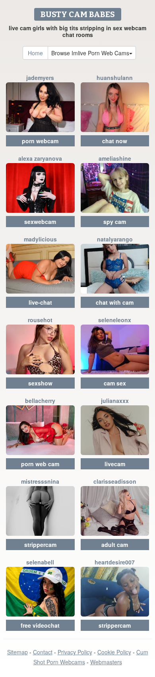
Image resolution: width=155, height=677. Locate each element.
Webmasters (106, 662)
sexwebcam (40, 222)
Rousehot (40, 320)
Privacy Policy (75, 652)
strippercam (40, 545)
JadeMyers (40, 78)
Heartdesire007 (115, 562)
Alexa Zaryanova (40, 158)
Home (35, 53)
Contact (42, 652)
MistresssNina (40, 481)
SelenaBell (40, 562)
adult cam (114, 545)
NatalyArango (115, 239)
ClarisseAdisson (114, 481)
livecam (115, 464)
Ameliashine (115, 158)
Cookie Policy (114, 652)
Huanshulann (115, 78)
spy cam (114, 222)
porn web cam (40, 464)
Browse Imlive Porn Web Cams (90, 53)
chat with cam (115, 302)
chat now (114, 141)
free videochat (40, 625)
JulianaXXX (115, 401)
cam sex (115, 383)
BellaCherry (40, 401)
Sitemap (17, 652)
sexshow (40, 383)
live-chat (40, 302)
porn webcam (40, 141)
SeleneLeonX (114, 320)
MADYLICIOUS (40, 239)
